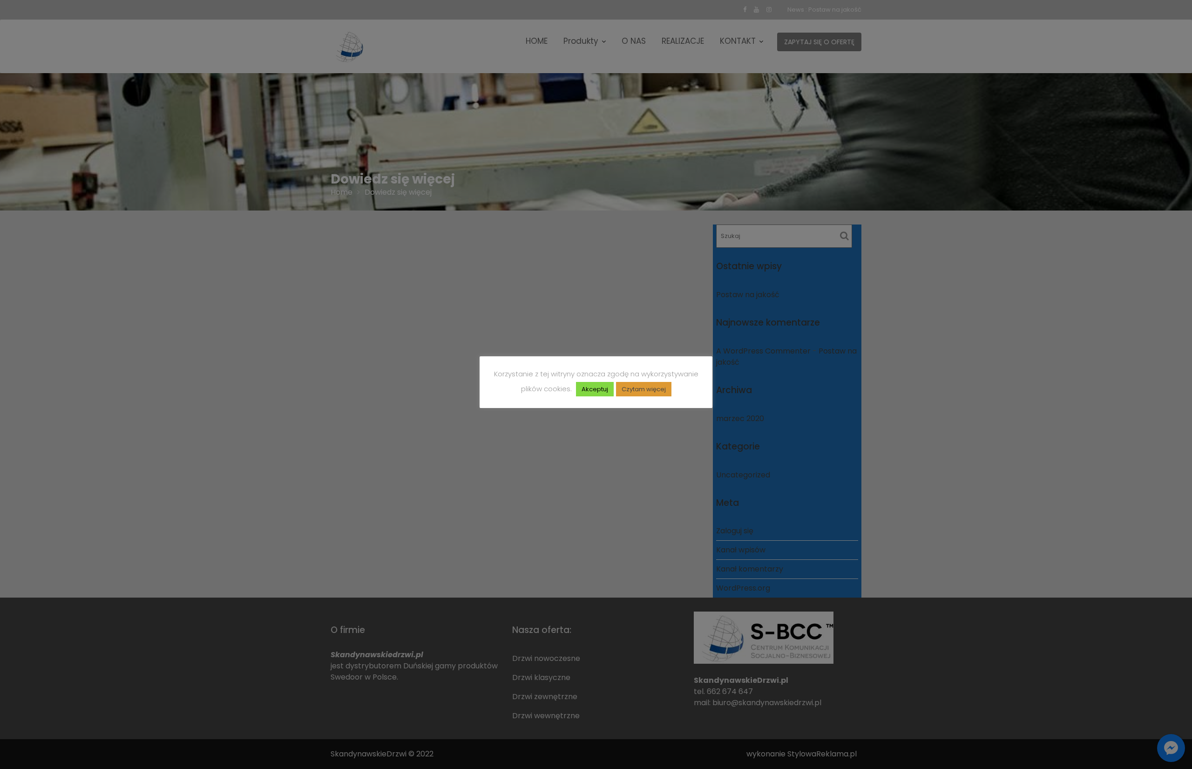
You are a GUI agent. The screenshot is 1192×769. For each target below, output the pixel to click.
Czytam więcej (644, 389)
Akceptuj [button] (595, 389)
